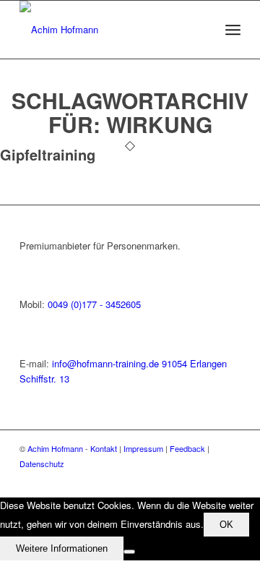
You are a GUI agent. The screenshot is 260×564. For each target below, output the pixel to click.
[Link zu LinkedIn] (229, 479)
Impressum (143, 448)
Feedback (187, 448)
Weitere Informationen (62, 548)
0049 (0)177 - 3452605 (94, 304)
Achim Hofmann (55, 448)
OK (226, 524)
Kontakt (103, 448)
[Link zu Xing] (208, 479)
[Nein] (129, 552)
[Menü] (232, 29)
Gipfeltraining (47, 154)
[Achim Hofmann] (108, 30)
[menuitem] (232, 29)
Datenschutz (42, 463)
